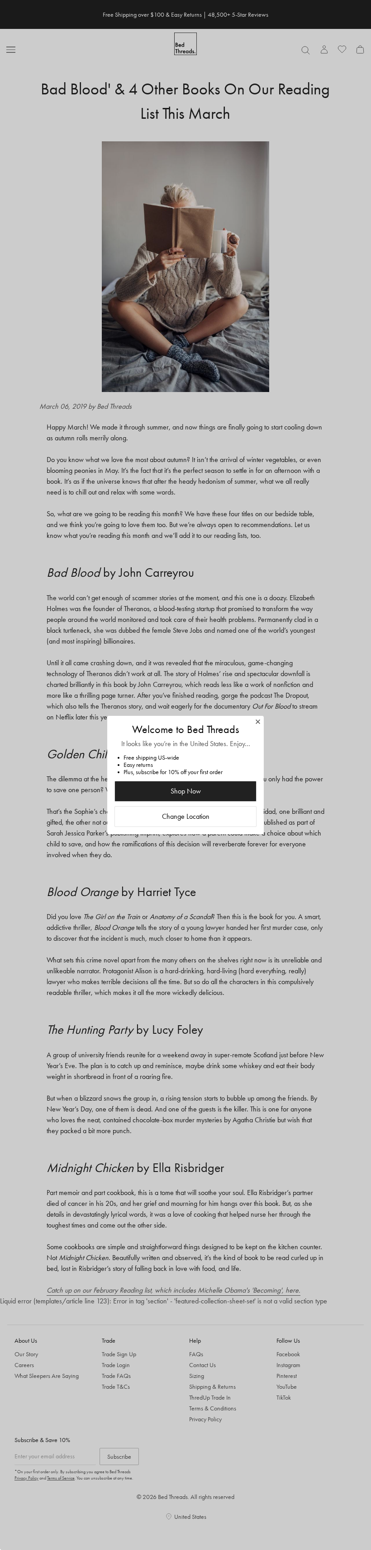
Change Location (185, 816)
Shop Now (186, 791)
